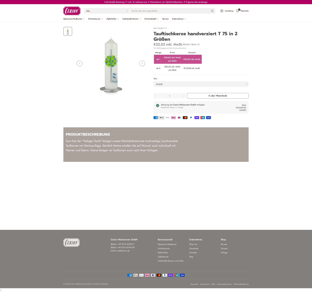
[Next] (142, 63)
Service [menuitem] (165, 18)
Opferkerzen (163, 256)
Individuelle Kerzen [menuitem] (130, 18)
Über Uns (193, 244)
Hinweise (193, 252)
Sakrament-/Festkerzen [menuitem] (72, 18)
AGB (213, 284)
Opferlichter (163, 252)
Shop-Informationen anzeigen (241, 107)
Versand (163, 48)
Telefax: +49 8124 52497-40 (123, 247)
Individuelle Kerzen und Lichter (171, 260)
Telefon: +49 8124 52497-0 (122, 244)
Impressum (194, 284)
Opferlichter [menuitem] (111, 18)
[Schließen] (0, 290)
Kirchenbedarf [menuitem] (150, 18)
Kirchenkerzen (164, 248)
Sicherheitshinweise (224, 284)
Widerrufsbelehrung (241, 284)
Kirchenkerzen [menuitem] (94, 18)
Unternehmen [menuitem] (177, 18)
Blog (191, 256)
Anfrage (224, 252)
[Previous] (79, 63)
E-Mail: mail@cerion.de (120, 250)
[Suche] (212, 11)
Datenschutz (204, 284)
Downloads (193, 248)
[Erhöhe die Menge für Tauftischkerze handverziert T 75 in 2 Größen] (184, 96)
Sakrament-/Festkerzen (167, 244)
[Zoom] (143, 31)
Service (224, 244)
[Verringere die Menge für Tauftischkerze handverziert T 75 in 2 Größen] (155, 96)
